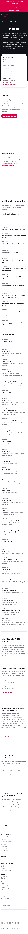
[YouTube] (7, 923)
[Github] (18, 923)
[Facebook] (10, 923)
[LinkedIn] (15, 923)
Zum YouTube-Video (7, 692)
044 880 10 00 (7, 82)
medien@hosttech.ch (7, 165)
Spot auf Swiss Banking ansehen (10, 810)
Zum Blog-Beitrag (6, 737)
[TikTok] (4, 923)
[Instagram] (2, 923)
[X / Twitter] (12, 923)
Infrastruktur (14, 21)
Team (22, 21)
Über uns (5, 21)
